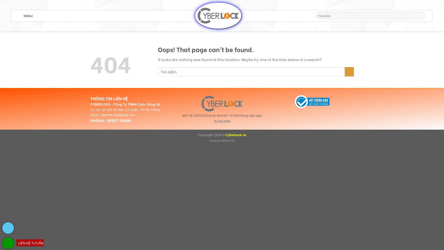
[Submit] (421, 16)
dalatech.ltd (228, 140)
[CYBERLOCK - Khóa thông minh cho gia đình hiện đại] (218, 15)
